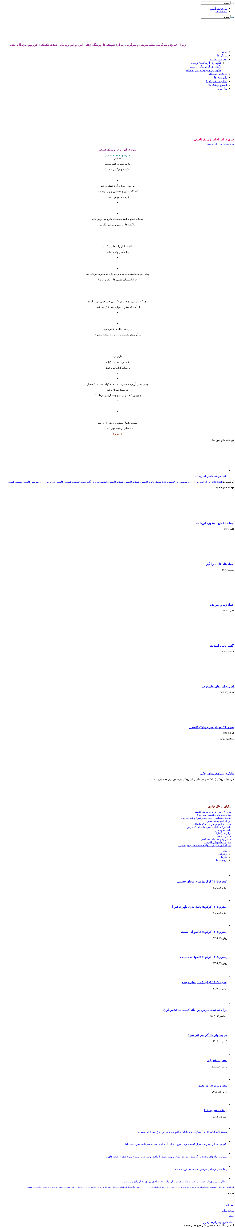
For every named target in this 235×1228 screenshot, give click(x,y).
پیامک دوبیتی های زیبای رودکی (217, 773)
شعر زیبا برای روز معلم (212, 1085)
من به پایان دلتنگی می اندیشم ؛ (207, 1035)
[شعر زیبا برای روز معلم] (219, 1079)
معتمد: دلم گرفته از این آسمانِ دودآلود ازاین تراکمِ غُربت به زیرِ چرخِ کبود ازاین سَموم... (182, 1131)
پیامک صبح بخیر (223, 830)
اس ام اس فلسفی (190, 481)
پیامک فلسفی (212, 144)
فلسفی (67, 481)
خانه (224, 51)
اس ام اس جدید (155, 1187)
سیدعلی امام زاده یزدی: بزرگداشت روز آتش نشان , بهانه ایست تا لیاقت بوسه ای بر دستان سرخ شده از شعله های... (166, 1156)
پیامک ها (222, 55)
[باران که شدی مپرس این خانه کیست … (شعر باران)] (218, 1003)
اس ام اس (205, 481)
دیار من (222, 88)
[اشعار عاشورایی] (218, 1054)
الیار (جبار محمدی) (70, 1187)
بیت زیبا (42, 1187)
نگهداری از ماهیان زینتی (206, 62)
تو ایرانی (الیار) (223, 833)
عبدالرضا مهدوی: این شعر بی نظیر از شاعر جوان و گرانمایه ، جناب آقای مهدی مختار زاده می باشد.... (174, 1181)
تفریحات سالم (218, 59)
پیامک (158, 481)
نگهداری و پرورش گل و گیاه (203, 70)
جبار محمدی (30, 1187)
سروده (182, 1187)
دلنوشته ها (220, 77)
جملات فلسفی (132, 481)
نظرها (224, 857)
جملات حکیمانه (217, 73)
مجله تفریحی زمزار (226, 144)
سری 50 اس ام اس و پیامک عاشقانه (212, 824)
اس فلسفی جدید (170, 481)
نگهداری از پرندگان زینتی (205, 66)
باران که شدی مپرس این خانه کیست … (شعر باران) (194, 1010)
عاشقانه (203, 1187)
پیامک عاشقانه (173, 1187)
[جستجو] (232, 3)
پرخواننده (222, 854)
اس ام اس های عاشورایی (217, 686)
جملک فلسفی (79, 481)
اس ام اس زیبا (99, 1187)
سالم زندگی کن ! (216, 81)
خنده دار (81, 1187)
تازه (225, 851)
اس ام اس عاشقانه (192, 1187)
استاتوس (164, 1187)
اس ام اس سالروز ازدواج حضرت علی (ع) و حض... (204, 845)
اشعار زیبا (108, 1187)
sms (37, 1187)
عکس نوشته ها (217, 85)
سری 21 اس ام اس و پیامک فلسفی (211, 727)
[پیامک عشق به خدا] (218, 1104)
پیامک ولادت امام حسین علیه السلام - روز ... (208, 827)
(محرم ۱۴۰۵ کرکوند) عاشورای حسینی (203, 931)
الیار (85, 1187)
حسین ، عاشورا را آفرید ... (217, 842)
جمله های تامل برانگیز (220, 564)
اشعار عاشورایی (217, 1060)
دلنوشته (214, 1187)
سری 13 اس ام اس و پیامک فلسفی (117, 149)
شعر (223, 1187)
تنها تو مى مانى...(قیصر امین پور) (214, 815)
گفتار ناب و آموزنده (221, 645)
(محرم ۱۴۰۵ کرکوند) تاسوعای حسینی (203, 957)
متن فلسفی (29, 481)
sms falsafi (217, 481)
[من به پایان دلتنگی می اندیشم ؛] (220, 1028)
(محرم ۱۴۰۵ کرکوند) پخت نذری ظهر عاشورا (199, 906)
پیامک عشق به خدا (215, 1110)
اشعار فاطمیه (224, 836)
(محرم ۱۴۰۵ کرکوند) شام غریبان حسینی (202, 881)
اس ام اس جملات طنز (219, 821)
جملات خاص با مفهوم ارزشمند (214, 523)
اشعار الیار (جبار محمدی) (54, 1187)
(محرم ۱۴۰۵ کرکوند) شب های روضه (204, 982)
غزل (129, 1187)
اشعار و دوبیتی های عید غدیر (216, 839)
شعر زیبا (91, 1187)
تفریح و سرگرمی (218, 8)
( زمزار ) (117, 434)
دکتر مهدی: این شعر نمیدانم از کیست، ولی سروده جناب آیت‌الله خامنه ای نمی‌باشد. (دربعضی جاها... (175, 1144)
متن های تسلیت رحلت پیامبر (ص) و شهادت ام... (206, 818)
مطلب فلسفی (14, 481)
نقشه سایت (221, 11)
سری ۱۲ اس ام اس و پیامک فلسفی (212, 812)
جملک (208, 1187)
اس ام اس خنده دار (120, 1187)
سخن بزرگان (135, 1187)
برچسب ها (221, 860)
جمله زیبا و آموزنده (222, 604)
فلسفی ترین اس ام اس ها (49, 481)
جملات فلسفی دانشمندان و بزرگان (105, 481)
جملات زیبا (145, 1187)
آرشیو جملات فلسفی (117, 155)
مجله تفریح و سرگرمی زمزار (218, 1222)
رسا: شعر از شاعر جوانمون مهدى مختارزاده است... (200, 1169)
